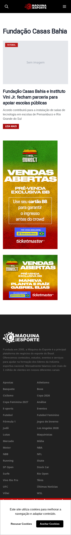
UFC (5, 486)
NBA (39, 447)
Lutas (6, 434)
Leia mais (11, 126)
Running (8, 460)
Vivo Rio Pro (10, 480)
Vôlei (6, 493)
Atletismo (43, 382)
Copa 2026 (43, 395)
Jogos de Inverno (47, 421)
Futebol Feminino (48, 415)
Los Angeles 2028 (48, 428)
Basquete (9, 389)
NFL (39, 454)
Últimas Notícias (47, 486)
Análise (41, 402)
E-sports (8, 408)
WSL (39, 493)
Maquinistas (44, 434)
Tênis (40, 480)
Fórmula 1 (9, 421)
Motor (7, 447)
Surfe (6, 473)
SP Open (8, 467)
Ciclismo (8, 395)
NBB (5, 454)
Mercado (8, 441)
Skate (40, 460)
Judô (6, 428)
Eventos (42, 408)
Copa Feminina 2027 (15, 402)
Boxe (40, 389)
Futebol (8, 415)
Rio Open (42, 473)
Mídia (40, 441)
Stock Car (43, 467)
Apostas (8, 382)
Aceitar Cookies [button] (50, 523)
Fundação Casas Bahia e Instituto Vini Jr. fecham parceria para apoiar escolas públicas (34, 97)
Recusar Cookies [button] (21, 523)
